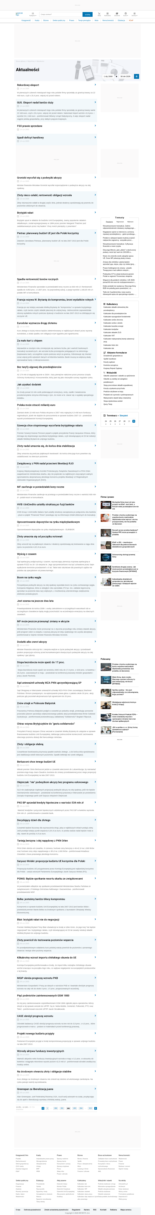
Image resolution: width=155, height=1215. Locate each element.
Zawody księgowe (22, 1169)
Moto (96, 20)
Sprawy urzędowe (63, 1166)
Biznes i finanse (83, 1158)
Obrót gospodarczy (22, 1164)
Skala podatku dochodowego (107, 1196)
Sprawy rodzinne (62, 1158)
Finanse (121, 1164)
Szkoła (38, 1186)
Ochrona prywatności (32, 1210)
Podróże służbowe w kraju (113, 391)
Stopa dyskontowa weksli (113, 401)
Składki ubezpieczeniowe (106, 1189)
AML (99, 1171)
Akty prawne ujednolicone (65, 1194)
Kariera (87, 1210)
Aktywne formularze (117, 352)
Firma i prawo (107, 496)
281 (62, 1108)
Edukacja (121, 20)
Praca (59, 1169)
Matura (38, 1196)
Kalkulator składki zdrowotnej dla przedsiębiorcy (116, 308)
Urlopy (38, 1166)
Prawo (71, 20)
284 (81, 1108)
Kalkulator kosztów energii (113, 326)
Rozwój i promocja (22, 1191)
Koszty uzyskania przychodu (114, 388)
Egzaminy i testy (41, 1191)
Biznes (46, 20)
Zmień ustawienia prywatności (56, 1210)
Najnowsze (120, 222)
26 (115, 421)
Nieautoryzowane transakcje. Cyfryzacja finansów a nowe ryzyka (118, 245)
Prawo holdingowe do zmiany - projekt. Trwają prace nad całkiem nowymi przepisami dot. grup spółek (117, 269)
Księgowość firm (22, 1155)
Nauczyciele (40, 1189)
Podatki (18, 1158)
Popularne (109, 222)
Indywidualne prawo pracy (45, 1158)
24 (106, 421)
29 (129, 421)
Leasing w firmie (83, 1169)
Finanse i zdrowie (83, 1171)
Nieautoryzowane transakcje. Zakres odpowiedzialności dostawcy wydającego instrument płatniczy (118, 227)
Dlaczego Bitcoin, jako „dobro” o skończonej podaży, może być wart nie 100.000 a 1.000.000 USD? (119, 251)
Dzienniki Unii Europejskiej (65, 1191)
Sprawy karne (61, 1161)
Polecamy (105, 658)
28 (124, 421)
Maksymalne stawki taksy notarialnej (117, 398)
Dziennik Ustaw (62, 1184)
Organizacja (20, 1184)
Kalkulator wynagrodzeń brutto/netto (117, 317)
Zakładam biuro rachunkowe (107, 1158)
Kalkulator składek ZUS (112, 332)
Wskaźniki (112, 372)
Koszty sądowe (109, 362)
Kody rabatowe (124, 1189)
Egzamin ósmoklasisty (43, 1199)
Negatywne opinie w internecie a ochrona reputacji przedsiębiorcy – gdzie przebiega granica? (119, 233)
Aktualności (40, 61)
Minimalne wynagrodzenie (106, 1186)
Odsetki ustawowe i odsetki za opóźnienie (119, 376)
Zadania (18, 1189)
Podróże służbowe (104, 1191)
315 (90, 1108)
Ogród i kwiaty (123, 1169)
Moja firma (31, 61)
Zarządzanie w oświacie (44, 1194)
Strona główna (21, 61)
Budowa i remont (124, 1166)
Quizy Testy (108, 404)
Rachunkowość (21, 1161)
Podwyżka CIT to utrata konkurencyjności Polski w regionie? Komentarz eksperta (118, 275)
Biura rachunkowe (105, 1155)
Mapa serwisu (126, 1210)
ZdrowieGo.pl (123, 1184)
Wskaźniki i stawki (105, 1180)
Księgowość (26, 20)
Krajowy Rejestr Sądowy (113, 368)
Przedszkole (40, 1184)
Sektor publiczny (59, 20)
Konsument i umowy (63, 1164)
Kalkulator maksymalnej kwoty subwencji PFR (119, 340)
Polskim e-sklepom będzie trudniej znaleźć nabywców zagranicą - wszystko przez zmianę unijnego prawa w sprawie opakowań (119, 239)
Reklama (113, 1210)
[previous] (43, 1108)
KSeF (131, 20)
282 (68, 1108)
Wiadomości (123, 1158)
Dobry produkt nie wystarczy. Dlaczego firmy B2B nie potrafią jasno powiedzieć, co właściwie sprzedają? (119, 287)
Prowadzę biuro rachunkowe (107, 1161)
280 (55, 1108)
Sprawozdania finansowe (106, 1169)
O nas (18, 1210)
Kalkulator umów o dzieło (113, 323)
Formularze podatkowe (126, 1194)
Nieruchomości (108, 20)
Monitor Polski (61, 1186)
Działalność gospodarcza (113, 356)
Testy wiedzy (40, 1201)
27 (120, 421)
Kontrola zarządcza (111, 365)
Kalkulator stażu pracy (85, 1194)
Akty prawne (61, 1180)
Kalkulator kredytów (111, 329)
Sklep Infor (60, 1171)
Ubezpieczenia (41, 1164)
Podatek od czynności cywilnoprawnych (118, 395)
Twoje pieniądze (84, 20)
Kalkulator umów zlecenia (113, 320)
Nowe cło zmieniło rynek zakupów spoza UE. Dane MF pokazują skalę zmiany (118, 257)
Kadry (37, 20)
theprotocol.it (123, 1196)
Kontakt (103, 1210)
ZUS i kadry (20, 1166)
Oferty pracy (123, 1199)
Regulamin (76, 1210)
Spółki (80, 1161)
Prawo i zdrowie (62, 1174)
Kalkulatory (112, 304)
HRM (38, 1171)
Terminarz (112, 415)
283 (74, 1108)
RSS (94, 1210)
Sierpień (124, 415)
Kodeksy (60, 1196)
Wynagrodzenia (41, 1161)
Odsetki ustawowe (104, 1194)
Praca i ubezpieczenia (85, 1164)
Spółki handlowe (110, 359)
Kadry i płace (20, 1194)
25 (110, 421)
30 (134, 421)
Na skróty (122, 1180)
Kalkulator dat (109, 348)
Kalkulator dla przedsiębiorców (115, 313)
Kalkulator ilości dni (111, 345)
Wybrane (130, 222)
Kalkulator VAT (109, 336)
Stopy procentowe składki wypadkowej (118, 385)
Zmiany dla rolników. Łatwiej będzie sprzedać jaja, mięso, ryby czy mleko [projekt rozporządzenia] (119, 263)
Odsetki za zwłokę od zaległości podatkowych (115, 380)
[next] (95, 1108)
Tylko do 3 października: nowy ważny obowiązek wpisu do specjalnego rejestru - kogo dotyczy (119, 293)
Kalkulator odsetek (84, 1191)
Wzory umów (123, 1191)
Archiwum (122, 1186)
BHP (37, 1169)
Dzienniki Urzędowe (63, 1189)
